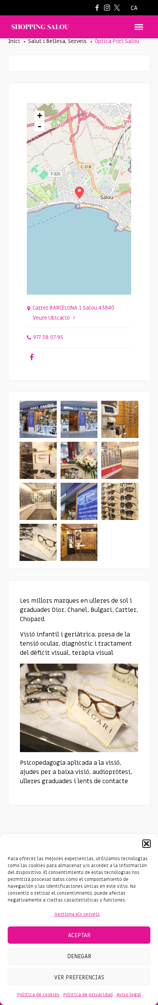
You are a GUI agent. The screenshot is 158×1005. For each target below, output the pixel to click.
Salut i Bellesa (46, 41)
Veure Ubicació (51, 317)
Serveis (77, 41)
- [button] (39, 126)
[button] (146, 844)
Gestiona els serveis (77, 914)
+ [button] (39, 115)
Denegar (79, 956)
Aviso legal (129, 995)
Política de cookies (38, 995)
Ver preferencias (79, 977)
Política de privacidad (88, 995)
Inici (14, 41)
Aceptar (79, 935)
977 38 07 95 (48, 337)
